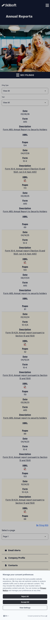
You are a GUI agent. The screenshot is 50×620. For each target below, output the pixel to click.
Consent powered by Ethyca (36, 616)
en (6, 616)
